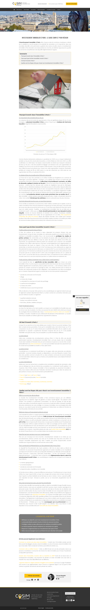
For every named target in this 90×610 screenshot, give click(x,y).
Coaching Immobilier (51, 601)
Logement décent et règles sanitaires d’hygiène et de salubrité (36, 562)
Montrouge (23, 384)
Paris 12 (35, 375)
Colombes (49, 381)
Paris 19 (22, 377)
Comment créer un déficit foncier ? (29, 549)
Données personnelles (49, 608)
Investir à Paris (50, 594)
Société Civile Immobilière (58, 429)
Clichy (21, 379)
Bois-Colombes (35, 381)
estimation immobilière (38, 494)
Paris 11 (29, 375)
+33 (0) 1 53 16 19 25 (36, 595)
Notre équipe (26, 9)
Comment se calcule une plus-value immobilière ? (33, 542)
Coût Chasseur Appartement (53, 596)
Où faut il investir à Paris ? (28, 60)
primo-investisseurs (35, 343)
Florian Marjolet (61, 575)
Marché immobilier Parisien (53, 592)
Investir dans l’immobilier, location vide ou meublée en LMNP (37, 556)
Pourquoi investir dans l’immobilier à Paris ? (32, 56)
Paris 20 (38, 377)
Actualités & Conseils (51, 9)
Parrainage (49, 597)
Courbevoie (43, 381)
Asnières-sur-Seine (25, 381)
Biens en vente (50, 599)
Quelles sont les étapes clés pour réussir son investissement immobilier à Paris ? (42, 63)
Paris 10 (22, 375)
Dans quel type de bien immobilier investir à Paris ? (34, 58)
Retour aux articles (34, 575)
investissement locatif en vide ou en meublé (56, 312)
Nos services (19, 9)
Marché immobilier (41, 9)
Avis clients (33, 9)
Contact (58, 9)
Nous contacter (70, 593)
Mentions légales (41, 608)
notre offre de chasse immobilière (49, 505)
